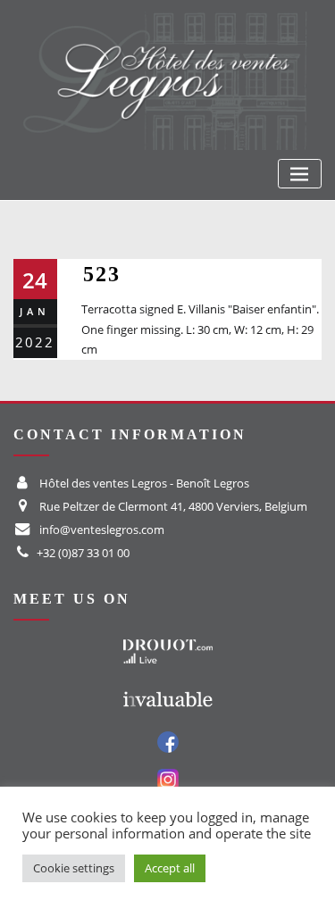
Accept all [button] (170, 868)
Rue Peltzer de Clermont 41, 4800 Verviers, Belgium (173, 506)
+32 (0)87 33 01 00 (83, 553)
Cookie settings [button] (73, 868)
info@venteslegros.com (101, 529)
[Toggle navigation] (300, 173)
